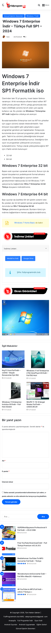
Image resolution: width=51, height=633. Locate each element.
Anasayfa (12, 621)
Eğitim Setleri (42, 625)
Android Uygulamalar (27, 625)
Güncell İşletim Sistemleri (13, 16)
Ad (3, 461)
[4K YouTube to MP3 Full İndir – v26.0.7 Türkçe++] (9, 595)
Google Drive (28, 258)
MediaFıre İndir (13, 258)
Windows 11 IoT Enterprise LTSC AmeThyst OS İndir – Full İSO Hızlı (37, 373)
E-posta (5, 471)
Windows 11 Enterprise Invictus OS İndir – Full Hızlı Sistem (11, 404)
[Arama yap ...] (39, 6)
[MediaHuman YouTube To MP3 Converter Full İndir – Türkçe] (9, 564)
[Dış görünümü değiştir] (3, 6)
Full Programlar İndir (25, 621)
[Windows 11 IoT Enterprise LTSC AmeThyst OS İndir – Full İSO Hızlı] (37, 359)
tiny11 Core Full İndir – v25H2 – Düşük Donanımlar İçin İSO (11, 372)
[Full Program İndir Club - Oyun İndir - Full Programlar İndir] (16, 5)
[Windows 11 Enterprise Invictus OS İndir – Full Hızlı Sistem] (13, 391)
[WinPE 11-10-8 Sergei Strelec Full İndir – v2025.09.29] (37, 391)
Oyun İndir (38, 621)
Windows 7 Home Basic (24, 223)
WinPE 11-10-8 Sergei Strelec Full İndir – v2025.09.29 (35, 404)
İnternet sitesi (7, 482)
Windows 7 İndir (32, 16)
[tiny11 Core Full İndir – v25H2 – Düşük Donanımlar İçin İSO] (13, 359)
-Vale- (8, 37)
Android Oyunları (10, 625)
